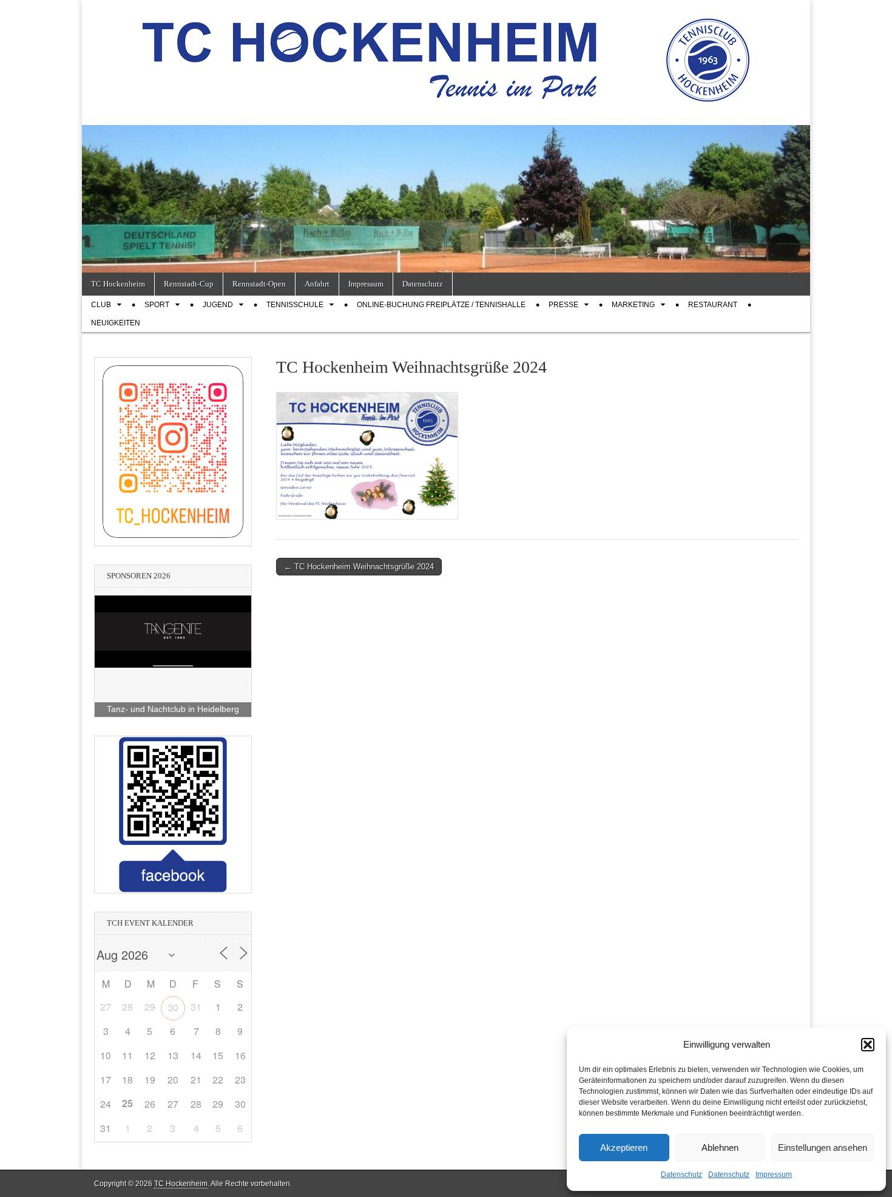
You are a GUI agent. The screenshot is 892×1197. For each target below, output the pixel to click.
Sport (156, 304)
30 (172, 1007)
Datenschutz (681, 1174)
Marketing (633, 304)
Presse (563, 304)
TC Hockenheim (118, 283)
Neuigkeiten (115, 323)
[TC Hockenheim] (446, 53)
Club (101, 304)
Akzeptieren (623, 1147)
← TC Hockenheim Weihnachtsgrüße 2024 (359, 566)
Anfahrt (317, 283)
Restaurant (712, 304)
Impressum (773, 1174)
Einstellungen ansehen (822, 1147)
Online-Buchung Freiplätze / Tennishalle (441, 304)
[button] (868, 1045)
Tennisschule (294, 304)
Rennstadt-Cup (189, 283)
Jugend (218, 304)
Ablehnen (719, 1147)
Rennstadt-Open (259, 283)
